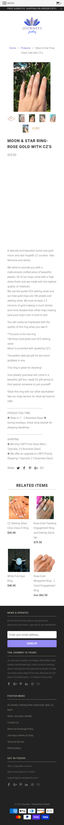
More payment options (32, 237)
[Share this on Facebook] (23, 468)
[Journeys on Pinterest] (21, 684)
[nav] (8, 3)
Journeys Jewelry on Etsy (20, 735)
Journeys (26, 804)
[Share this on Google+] (35, 468)
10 (21, 204)
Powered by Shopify (41, 804)
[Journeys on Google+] (15, 684)
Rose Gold (14, 179)
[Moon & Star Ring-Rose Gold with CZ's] (32, 87)
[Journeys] (32, 27)
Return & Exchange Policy (20, 729)
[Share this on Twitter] (17, 468)
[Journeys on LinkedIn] (27, 684)
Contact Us (13, 722)
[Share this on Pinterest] (29, 468)
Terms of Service (15, 741)
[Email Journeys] (38, 684)
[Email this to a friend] (41, 468)
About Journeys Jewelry (19, 716)
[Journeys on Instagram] (32, 684)
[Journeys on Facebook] (9, 684)
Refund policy (14, 748)
